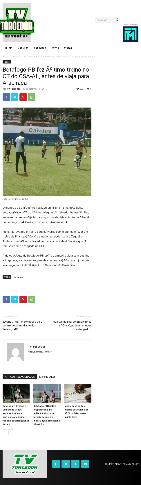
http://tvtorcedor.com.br (39, 351)
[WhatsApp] (31, 97)
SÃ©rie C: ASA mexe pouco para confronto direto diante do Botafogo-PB (22, 325)
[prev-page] (5, 431)
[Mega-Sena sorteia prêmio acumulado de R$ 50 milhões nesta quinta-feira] (77, 393)
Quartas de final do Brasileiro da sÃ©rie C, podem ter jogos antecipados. (72, 325)
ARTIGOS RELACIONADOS (20, 376)
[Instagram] (66, 464)
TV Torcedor (13, 88)
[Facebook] (6, 97)
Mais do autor (47, 376)
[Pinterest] (23, 97)
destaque (18, 277)
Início (5, 56)
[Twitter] (14, 97)
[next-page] (10, 431)
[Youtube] (85, 464)
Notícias (16, 56)
